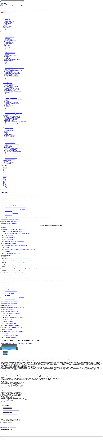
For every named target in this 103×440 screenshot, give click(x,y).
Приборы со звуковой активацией (12, 103)
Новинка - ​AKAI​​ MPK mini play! (11, 303)
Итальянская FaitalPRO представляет (12, 219)
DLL (4, 169)
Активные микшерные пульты (11, 86)
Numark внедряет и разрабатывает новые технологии (16, 245)
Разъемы (7, 156)
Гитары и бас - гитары (7, 33)
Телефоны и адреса (7, 26)
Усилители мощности (9, 87)
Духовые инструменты (7, 127)
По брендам (7, 19)
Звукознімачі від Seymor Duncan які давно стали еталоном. (17, 266)
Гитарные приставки (9, 42)
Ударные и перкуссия (7, 50)
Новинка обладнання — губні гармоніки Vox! (14, 331)
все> (7, 192)
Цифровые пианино (9, 67)
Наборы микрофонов (9, 125)
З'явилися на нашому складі (10, 323)
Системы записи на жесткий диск (12, 76)
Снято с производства (9, 21)
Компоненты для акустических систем (13, 91)
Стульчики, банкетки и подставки (12, 144)
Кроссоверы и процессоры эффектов (12, 89)
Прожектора (7, 104)
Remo (4, 174)
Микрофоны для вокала (10, 120)
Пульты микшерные (9, 85)
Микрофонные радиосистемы (11, 119)
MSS (4, 170)
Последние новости (7, 23)
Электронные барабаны (10, 53)
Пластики (7, 56)
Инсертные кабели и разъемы (11, 150)
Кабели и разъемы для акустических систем (14, 148)
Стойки (6, 57)
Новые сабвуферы (8, 211)
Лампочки (7, 101)
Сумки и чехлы (8, 145)
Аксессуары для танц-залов (10, 110)
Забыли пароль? (3, 4)
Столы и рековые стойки (10, 143)
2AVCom (4, 168)
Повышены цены (8, 215)
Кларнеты (7, 129)
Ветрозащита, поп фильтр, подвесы (12, 116)
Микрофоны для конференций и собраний (14, 123)
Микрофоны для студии (10, 124)
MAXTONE (5, 185)
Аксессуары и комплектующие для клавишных (14, 68)
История (7, 28)
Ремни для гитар (8, 46)
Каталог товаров (6, 18)
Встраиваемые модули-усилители (12, 88)
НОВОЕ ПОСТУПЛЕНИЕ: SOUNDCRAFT (14, 327)
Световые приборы (9, 105)
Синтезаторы (8, 61)
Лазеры (6, 100)
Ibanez (4, 178)
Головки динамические (10, 90)
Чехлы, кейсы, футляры (10, 47)
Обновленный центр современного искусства (14, 307)
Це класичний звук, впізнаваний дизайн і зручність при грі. (17, 258)
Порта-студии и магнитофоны (11, 74)
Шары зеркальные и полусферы (11, 107)
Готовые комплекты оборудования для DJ (13, 113)
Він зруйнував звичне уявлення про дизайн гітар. (15, 262)
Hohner (4, 179)
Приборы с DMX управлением (11, 102)
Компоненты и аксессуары (10, 79)
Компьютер (5, 77)
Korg (4, 172)
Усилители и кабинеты (10, 41)
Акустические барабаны (10, 52)
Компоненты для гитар (10, 48)
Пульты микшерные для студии (11, 75)
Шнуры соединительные (10, 159)
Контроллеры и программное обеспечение (14, 99)
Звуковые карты (8, 78)
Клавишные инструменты (8, 60)
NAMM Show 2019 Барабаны (11, 291)
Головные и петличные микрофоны (12, 117)
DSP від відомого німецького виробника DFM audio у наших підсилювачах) (20, 194)
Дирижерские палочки (9, 146)
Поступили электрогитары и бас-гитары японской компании (17, 233)
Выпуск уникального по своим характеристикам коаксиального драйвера (20, 249)
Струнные (7, 137)
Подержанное (8, 163)
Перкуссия (7, 58)
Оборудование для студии (8, 69)
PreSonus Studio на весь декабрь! (11, 335)
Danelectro (5, 176)
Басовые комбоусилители (10, 40)
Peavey (4, 184)
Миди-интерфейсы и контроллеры (12, 72)
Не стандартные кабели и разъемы (12, 155)
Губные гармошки (9, 128)
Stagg (4, 181)
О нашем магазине (6, 27)
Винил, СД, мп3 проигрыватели (11, 112)
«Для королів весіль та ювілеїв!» (11, 311)
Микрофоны (5, 115)
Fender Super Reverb (9, 202)
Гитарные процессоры (9, 43)
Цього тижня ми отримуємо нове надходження (14, 241)
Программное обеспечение (10, 82)
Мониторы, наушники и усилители (12, 73)
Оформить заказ (3, 427)
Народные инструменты (10, 135)
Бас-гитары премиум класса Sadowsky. (13, 253)
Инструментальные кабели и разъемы (13, 151)
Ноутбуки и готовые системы (11, 80)
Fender (4, 171)
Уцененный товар (9, 22)
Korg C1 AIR (7, 295)
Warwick (4, 177)
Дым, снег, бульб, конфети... (11, 98)
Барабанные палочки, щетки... (11, 55)
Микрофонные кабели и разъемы (12, 153)
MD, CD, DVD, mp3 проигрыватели (12, 92)
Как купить (5, 24)
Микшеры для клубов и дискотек (12, 114)
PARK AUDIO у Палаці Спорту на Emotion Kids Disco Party (17, 278)
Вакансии (7, 29)
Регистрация (3, 3)
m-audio (4, 183)
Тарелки (7, 54)
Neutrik (4, 180)
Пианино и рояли (8, 65)
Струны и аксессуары (9, 136)
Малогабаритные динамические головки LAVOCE (15, 207)
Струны (6, 44)
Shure (4, 182)
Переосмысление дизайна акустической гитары (14, 229)
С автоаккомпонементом (10, 63)
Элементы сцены (8, 108)
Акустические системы (10, 84)
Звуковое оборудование (7, 83)
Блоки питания (8, 139)
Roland (4, 186)
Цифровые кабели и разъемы (11, 158)
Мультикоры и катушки (10, 154)
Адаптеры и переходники (10, 149)
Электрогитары (8, 34)
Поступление (7, 282)
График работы (8, 315)
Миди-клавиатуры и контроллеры (12, 64)
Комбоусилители (8, 39)
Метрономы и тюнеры (9, 140)
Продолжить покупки (12, 427)
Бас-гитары (7, 38)
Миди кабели (8, 152)
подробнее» (40, 196)
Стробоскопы (8, 106)
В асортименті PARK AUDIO (11, 198)
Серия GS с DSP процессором (11, 223)
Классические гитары (9, 35)
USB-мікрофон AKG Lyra (10, 237)
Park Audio (5, 167)
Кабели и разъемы (6, 147)
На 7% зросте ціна (8, 319)
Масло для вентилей (9, 130)
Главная (2, 343)
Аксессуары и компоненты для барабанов (13, 59)
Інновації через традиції (10, 299)
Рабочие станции (8, 62)
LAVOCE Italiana (6, 187)
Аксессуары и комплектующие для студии (13, 70)
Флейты (6, 133)
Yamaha (4, 173)
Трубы (6, 132)
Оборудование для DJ (7, 109)
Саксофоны (7, 131)
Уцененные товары (7, 160)
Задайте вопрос (6, 25)
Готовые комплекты (9, 93)
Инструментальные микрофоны (11, 118)
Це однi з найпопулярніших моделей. (12, 270)
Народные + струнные (7, 134)
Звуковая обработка (9, 71)
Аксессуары (5, 138)
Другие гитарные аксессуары (11, 49)
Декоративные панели (9, 97)
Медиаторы (7, 45)
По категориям (8, 20)
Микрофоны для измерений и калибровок (13, 122)
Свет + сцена (5, 94)
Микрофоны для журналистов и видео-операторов (15, 121)
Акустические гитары (9, 37)
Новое (6, 161)
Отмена (2, 438)
